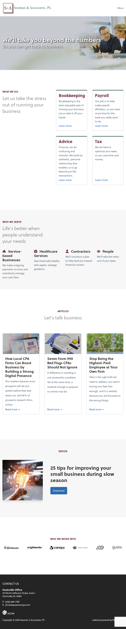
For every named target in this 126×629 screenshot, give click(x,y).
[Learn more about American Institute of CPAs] (8, 612)
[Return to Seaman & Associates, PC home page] (27, 8)
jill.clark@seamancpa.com (17, 604)
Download (58, 490)
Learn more (71, 126)
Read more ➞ (21, 409)
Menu (120, 8)
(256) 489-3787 (12, 601)
